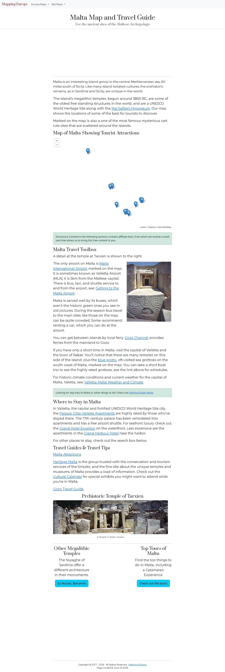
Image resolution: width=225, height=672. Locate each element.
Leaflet (143, 227)
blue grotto (107, 360)
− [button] (57, 145)
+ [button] (57, 141)
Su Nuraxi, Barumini (72, 583)
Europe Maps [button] (39, 4)
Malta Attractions (67, 454)
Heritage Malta (65, 462)
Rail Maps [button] (57, 4)
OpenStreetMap (164, 227)
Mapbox (152, 227)
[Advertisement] (112, 52)
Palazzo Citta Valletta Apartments (87, 413)
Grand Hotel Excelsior (77, 428)
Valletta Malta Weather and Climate (113, 382)
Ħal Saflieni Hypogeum (131, 108)
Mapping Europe (15, 4)
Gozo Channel (136, 338)
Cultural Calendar (67, 477)
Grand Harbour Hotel (101, 433)
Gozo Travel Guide (68, 489)
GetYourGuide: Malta (141, 392)
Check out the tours (153, 583)
